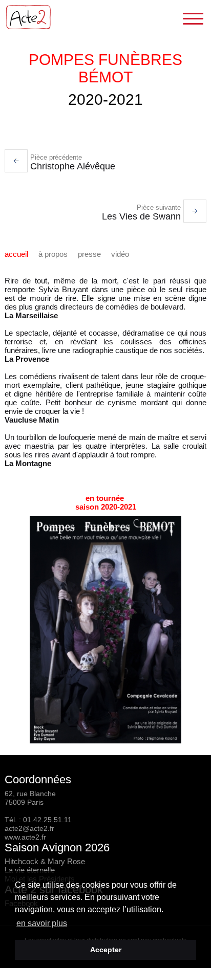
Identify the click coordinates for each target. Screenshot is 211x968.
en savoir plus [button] (41, 923)
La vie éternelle (30, 870)
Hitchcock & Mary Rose (45, 861)
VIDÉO (120, 254)
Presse (89, 254)
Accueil (16, 254)
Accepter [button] (105, 949)
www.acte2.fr (25, 837)
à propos (53, 254)
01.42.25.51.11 (47, 820)
